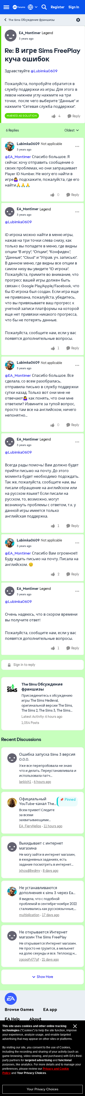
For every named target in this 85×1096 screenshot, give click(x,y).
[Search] (44, 7)
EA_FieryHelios (30, 826)
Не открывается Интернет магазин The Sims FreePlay (43, 935)
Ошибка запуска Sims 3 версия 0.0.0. (47, 757)
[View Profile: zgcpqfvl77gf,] (12, 936)
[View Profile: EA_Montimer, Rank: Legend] (11, 35)
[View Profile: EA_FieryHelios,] (12, 802)
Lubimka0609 (28, 144)
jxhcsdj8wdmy (29, 871)
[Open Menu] (78, 20)
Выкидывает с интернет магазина (41, 846)
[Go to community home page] (19, 7)
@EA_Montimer (18, 156)
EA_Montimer (30, 33)
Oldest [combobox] (71, 130)
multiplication (29, 915)
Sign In (73, 7)
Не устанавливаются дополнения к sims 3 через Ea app (46, 891)
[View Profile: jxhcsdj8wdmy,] (12, 847)
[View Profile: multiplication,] (12, 891)
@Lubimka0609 (44, 70)
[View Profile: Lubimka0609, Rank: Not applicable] (9, 146)
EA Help (12, 1019)
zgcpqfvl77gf (29, 959)
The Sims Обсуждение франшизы (31, 20)
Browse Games (19, 1009)
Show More (45, 977)
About (35, 1019)
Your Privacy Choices (42, 1089)
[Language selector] (33, 7)
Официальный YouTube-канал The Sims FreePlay (36, 802)
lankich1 (25, 782)
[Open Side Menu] (6, 7)
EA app (50, 1009)
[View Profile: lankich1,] (12, 758)
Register (57, 7)
